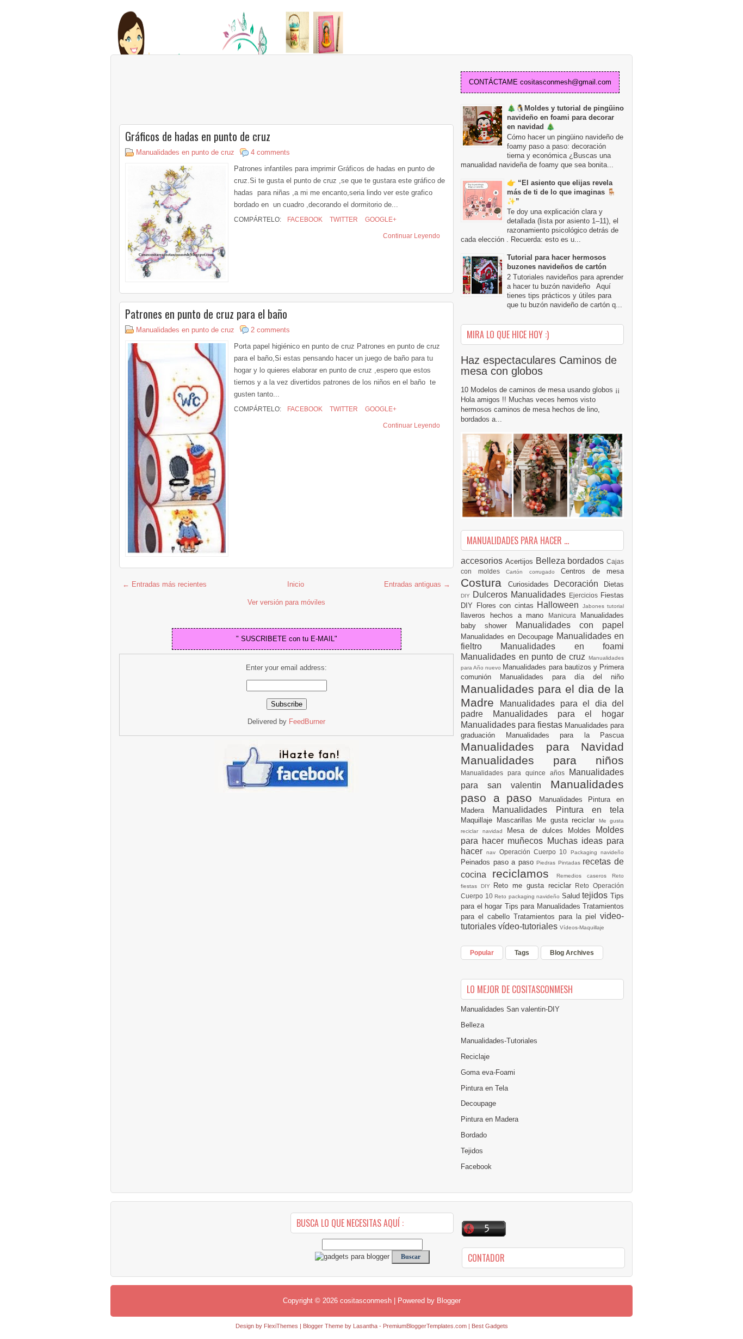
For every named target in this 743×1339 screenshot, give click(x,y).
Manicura (564, 615)
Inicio (295, 584)
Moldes (582, 830)
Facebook (304, 219)
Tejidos (472, 1151)
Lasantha (365, 1326)
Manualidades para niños (542, 760)
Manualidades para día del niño (562, 677)
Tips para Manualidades (544, 906)
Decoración (579, 583)
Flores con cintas (506, 605)
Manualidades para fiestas (513, 724)
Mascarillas (517, 820)
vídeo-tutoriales (529, 926)
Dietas (614, 584)
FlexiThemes (281, 1326)
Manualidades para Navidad (542, 746)
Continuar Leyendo (411, 236)
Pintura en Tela (484, 1088)
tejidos (596, 895)
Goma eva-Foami (488, 1072)
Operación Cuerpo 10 (535, 851)
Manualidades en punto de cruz (185, 152)
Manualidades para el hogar (558, 714)
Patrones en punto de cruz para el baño (206, 314)
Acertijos (520, 561)
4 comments (270, 152)
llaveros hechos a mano (504, 615)
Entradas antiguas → (417, 584)
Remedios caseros (584, 876)
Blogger (449, 1301)
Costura (484, 582)
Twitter (343, 219)
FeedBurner (307, 721)
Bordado (474, 1135)
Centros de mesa (592, 571)
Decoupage (478, 1103)
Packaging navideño (597, 852)
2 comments (270, 330)
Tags (522, 953)
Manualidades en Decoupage (508, 636)
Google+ (380, 219)
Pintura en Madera (489, 1119)
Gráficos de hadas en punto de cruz (197, 136)
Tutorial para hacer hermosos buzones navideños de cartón (556, 262)
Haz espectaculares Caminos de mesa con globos (539, 365)
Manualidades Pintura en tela (558, 809)
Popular (482, 953)
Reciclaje (475, 1056)
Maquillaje (479, 820)
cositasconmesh (366, 1301)
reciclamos (524, 873)
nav (492, 852)
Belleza (552, 560)
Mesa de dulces (537, 830)
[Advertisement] (206, 90)
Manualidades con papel (570, 625)
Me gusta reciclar (567, 820)
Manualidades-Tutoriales (499, 1041)
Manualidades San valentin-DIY (510, 1009)
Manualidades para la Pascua (565, 735)
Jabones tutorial (603, 606)
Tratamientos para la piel (556, 916)
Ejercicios (584, 595)
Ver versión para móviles (286, 602)
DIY (467, 596)
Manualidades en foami (562, 646)
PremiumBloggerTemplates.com (425, 1326)
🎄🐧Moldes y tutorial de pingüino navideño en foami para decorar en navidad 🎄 (565, 117)
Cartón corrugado (533, 572)
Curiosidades (531, 584)
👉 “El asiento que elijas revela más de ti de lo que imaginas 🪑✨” (561, 192)
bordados (586, 560)
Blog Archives (572, 953)
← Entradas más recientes (164, 584)
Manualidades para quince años (515, 772)
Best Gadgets (490, 1326)
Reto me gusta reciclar (534, 885)
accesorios (483, 560)
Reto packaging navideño (528, 896)
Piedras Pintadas (559, 863)
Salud (572, 896)
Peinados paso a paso (498, 862)
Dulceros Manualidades (521, 594)
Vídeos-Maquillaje (582, 927)
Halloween (560, 605)
